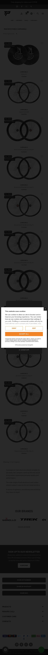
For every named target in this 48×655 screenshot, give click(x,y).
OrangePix (30, 345)
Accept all (24, 334)
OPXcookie (18, 345)
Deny (14, 328)
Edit (34, 328)
